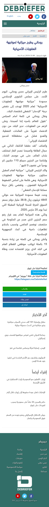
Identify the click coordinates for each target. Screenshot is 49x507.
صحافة (44, 471)
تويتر (24, 294)
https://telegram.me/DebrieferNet (31, 279)
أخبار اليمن (42, 458)
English (10, 16)
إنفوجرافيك (17, 463)
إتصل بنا (18, 471)
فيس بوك (25, 299)
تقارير (44, 467)
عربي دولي (26, 36)
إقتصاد (19, 454)
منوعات (19, 458)
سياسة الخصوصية (14, 467)
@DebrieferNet (39, 272)
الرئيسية (41, 23)
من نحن (43, 454)
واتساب (24, 289)
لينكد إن (24, 305)
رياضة (19, 449)
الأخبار (35, 36)
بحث (19, 16)
